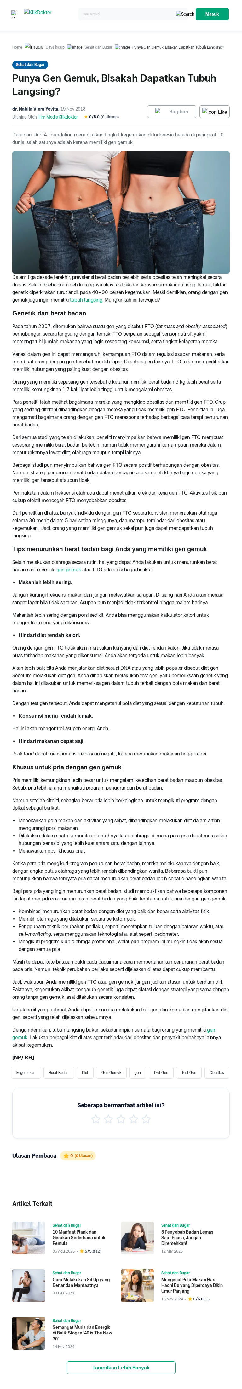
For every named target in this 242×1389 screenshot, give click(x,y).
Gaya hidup (55, 47)
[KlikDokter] (50, 14)
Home (17, 47)
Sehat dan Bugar (98, 47)
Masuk (212, 14)
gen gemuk (68, 570)
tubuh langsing (86, 300)
